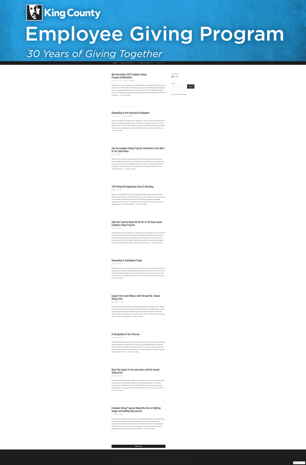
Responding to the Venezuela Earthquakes (130, 112)
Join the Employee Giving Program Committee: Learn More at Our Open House (138, 149)
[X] (175, 77)
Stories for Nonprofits (127, 63)
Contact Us (160, 63)
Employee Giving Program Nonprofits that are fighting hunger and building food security (136, 409)
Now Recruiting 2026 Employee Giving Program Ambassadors (129, 75)
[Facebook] (173, 77)
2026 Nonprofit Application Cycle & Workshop (133, 186)
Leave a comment (129, 80)
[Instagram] (177, 77)
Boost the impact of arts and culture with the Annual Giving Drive (135, 371)
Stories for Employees (146, 63)
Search (173, 83)
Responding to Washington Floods (127, 260)
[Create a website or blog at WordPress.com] (112, 462)
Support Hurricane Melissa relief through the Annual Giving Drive (136, 297)
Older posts (138, 446)
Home (115, 63)
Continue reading (125, 95)
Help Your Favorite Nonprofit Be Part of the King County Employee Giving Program (137, 223)
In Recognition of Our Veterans (126, 334)
